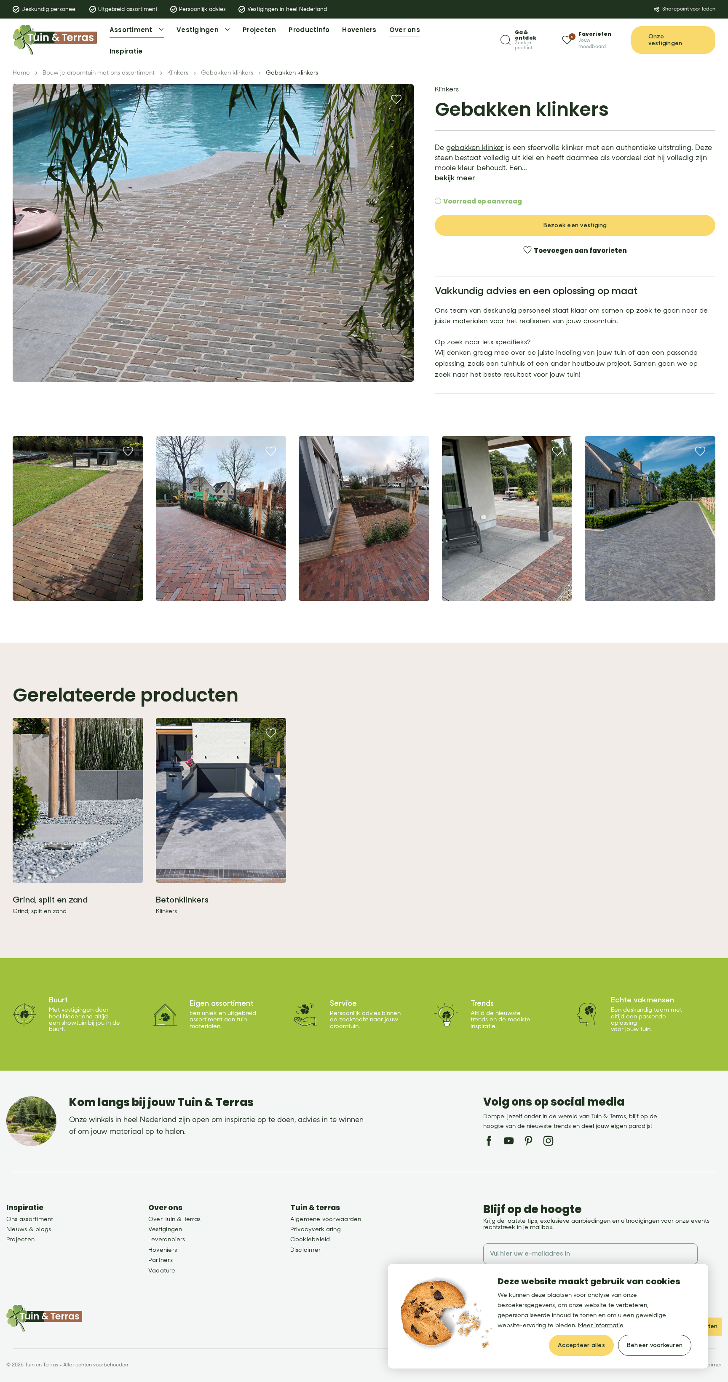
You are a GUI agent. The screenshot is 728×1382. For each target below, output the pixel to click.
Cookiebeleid (310, 1239)
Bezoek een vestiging (575, 225)
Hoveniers (162, 1249)
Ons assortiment (30, 1219)
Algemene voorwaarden (325, 1219)
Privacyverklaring (315, 1229)
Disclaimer (305, 1249)
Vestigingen (165, 1229)
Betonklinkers (182, 900)
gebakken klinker (475, 148)
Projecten (20, 1239)
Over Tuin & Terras (174, 1219)
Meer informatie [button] (601, 1325)
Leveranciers (166, 1239)
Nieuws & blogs (28, 1229)
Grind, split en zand (50, 900)
